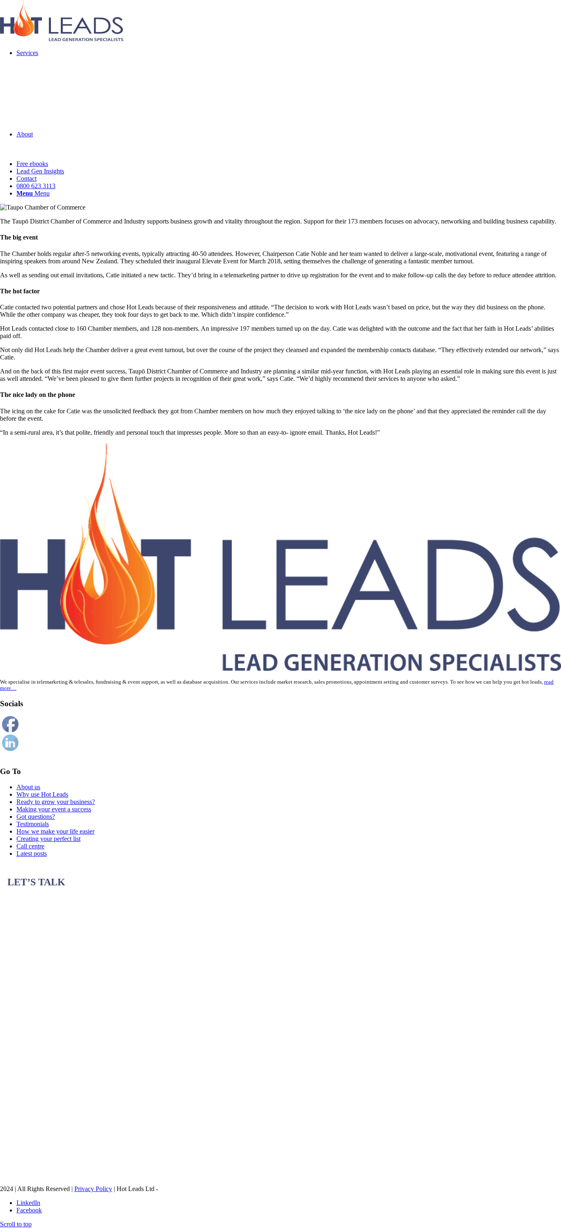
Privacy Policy (93, 1188)
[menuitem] (288, 90)
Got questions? (35, 816)
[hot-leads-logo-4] (61, 38)
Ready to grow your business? (55, 801)
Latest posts (31, 853)
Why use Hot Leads (42, 794)
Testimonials (32, 823)
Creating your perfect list (48, 838)
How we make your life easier (55, 831)
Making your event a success (53, 809)
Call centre (30, 846)
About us (28, 786)
